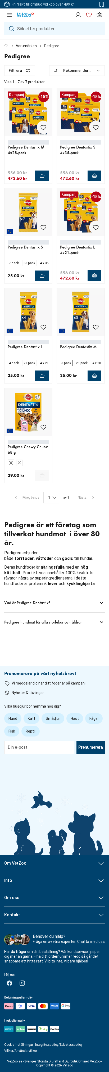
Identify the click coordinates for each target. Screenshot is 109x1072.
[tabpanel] (54, 348)
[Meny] (9, 15)
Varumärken (26, 46)
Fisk (11, 731)
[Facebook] (9, 983)
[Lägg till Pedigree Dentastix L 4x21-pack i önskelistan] (95, 227)
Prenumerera (90, 747)
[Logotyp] (25, 15)
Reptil (30, 731)
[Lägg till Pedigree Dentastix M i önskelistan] (95, 327)
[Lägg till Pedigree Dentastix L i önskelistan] (43, 327)
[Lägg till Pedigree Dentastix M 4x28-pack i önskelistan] (43, 127)
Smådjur (53, 718)
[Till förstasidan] (6, 45)
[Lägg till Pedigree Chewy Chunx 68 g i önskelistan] (43, 427)
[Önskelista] (89, 15)
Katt (31, 718)
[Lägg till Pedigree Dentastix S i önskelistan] (43, 227)
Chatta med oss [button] (91, 941)
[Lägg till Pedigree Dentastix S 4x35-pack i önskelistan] (95, 127)
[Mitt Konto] (78, 15)
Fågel (93, 718)
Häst (75, 718)
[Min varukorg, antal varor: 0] (99, 15)
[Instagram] (22, 983)
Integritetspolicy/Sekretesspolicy (59, 1045)
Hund (12, 718)
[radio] (14, 263)
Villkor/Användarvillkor (20, 1051)
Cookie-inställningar (18, 1045)
